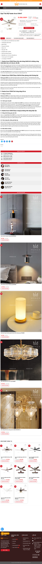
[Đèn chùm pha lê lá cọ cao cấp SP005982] (20, 359)
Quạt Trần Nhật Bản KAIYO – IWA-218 (6, 478)
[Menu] (2, 4)
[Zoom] (2, 31)
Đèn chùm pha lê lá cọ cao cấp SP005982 (8, 381)
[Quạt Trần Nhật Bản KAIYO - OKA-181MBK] (35, 449)
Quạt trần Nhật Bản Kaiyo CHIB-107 (6, 458)
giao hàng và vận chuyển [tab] (18, 38)
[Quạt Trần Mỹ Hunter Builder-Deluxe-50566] (21, 469)
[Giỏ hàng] (40, 4)
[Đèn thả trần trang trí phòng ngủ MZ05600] (20, 263)
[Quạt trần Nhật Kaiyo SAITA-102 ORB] (21, 449)
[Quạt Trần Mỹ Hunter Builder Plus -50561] (35, 469)
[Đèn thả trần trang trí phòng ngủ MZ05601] (20, 214)
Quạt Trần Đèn (3, 11)
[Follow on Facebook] (33, 555)
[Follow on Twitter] (39, 555)
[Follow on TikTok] (37, 555)
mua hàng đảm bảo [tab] (30, 38)
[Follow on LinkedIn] (35, 557)
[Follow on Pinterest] (33, 557)
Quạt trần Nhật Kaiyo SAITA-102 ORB (20, 458)
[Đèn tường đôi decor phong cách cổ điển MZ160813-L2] (20, 408)
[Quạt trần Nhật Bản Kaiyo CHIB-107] (7, 449)
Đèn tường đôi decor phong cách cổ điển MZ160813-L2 (10, 429)
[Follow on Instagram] (35, 555)
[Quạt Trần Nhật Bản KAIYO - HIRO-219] (7, 490)
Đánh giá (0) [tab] (8, 38)
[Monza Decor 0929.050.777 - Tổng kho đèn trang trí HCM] (21, 4)
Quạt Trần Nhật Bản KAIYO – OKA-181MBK (34, 458)
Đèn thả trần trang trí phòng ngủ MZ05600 (8, 284)
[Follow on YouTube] (37, 557)
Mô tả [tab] (3, 38)
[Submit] (38, 8)
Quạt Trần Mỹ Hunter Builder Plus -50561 (34, 478)
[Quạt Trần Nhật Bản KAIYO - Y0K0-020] (21, 490)
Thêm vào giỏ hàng (29, 27)
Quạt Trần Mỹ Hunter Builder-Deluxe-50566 (20, 478)
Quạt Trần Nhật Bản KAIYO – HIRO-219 (6, 498)
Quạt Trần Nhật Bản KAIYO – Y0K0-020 (20, 498)
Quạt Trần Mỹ (8, 11)
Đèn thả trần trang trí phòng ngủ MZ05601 (8, 236)
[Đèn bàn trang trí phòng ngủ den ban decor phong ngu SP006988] (20, 311)
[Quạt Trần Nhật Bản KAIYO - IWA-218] (7, 469)
